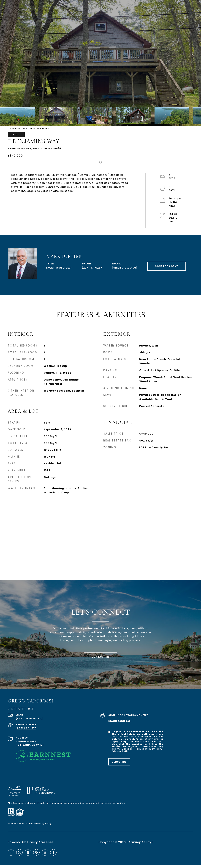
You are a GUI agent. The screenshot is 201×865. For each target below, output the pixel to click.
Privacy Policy (121, 751)
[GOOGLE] (36, 852)
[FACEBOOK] (53, 852)
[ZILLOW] (28, 852)
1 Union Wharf (26, 741)
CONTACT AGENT (166, 266)
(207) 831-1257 (92, 267)
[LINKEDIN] (11, 852)
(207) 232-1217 (26, 728)
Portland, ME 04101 (29, 744)
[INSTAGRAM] (45, 852)
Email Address (119, 721)
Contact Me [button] (100, 656)
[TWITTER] (19, 852)
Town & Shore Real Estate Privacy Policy (29, 823)
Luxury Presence (40, 842)
